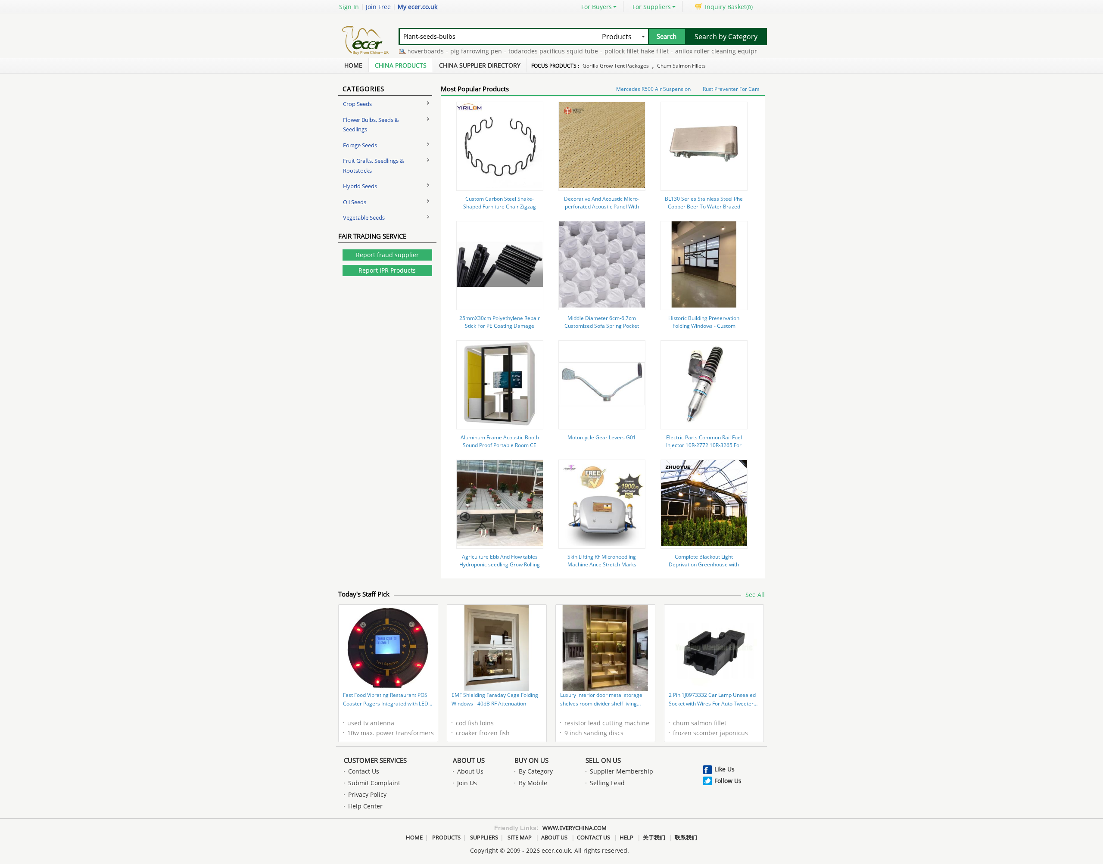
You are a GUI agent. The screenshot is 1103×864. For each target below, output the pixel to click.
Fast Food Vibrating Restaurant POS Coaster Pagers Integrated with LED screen (385, 700)
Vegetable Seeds (364, 217)
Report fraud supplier (387, 255)
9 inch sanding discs (593, 733)
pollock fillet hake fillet (617, 51)
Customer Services (375, 760)
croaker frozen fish (483, 733)
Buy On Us (531, 760)
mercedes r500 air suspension (653, 89)
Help (626, 837)
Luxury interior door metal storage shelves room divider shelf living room (601, 700)
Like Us (724, 769)
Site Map (520, 837)
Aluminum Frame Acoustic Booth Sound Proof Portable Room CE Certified (500, 445)
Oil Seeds (354, 202)
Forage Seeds (360, 145)
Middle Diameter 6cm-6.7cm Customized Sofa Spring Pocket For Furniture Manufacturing (601, 325)
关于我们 (654, 837)
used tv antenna (370, 723)
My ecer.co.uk (417, 7)
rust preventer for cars (731, 89)
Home (353, 65)
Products (446, 837)
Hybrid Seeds (360, 186)
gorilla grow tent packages (616, 65)
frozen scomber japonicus (710, 733)
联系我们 (686, 837)
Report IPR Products (387, 270)
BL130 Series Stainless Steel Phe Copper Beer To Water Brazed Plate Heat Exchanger (704, 206)
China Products (401, 65)
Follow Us (728, 781)
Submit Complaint (374, 783)
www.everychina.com (574, 828)
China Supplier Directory (479, 65)
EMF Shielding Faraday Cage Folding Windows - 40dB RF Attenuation (495, 699)
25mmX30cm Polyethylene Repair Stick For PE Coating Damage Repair (499, 325)
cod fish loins (475, 723)
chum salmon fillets (681, 65)
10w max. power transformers (390, 733)
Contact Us (363, 771)
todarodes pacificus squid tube (533, 51)
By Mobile (533, 783)
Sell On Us (603, 760)
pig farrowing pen (456, 51)
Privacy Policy (367, 794)
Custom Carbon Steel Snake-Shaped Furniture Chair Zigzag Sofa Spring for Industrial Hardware (499, 210)
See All (755, 595)
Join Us (467, 783)
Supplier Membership (621, 771)
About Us (469, 760)
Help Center (365, 806)
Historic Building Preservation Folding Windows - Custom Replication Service (703, 325)
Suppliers (484, 837)
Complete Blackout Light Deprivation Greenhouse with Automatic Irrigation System (704, 564)
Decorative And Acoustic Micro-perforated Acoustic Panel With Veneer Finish (601, 206)
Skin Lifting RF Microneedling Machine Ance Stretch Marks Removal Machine (601, 564)
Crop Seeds (357, 104)
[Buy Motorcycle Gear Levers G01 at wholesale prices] (602, 424)
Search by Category (726, 36)
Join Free (378, 7)
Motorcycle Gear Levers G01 (601, 437)
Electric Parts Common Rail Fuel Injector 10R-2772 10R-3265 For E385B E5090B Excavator (704, 445)
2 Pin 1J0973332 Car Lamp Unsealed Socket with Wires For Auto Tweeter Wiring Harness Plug (712, 700)
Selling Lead (607, 783)
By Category (536, 771)
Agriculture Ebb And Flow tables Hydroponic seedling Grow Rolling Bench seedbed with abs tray (499, 564)
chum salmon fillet (699, 723)
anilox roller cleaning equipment (702, 51)
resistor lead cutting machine (606, 723)
